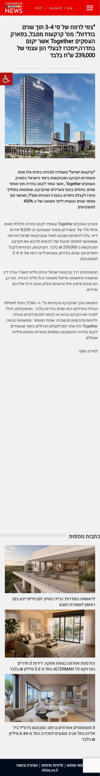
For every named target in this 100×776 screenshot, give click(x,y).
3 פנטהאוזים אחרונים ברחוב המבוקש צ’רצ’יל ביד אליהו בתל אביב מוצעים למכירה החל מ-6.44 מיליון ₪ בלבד (52, 733)
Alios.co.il (50, 770)
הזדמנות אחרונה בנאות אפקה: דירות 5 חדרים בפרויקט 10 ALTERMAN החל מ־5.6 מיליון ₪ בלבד (52, 666)
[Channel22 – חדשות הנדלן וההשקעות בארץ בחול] (13, 7)
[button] (6, 79)
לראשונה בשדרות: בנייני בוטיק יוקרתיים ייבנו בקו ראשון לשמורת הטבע (53, 602)
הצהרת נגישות (27, 765)
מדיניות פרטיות (52, 765)
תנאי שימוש (75, 765)
